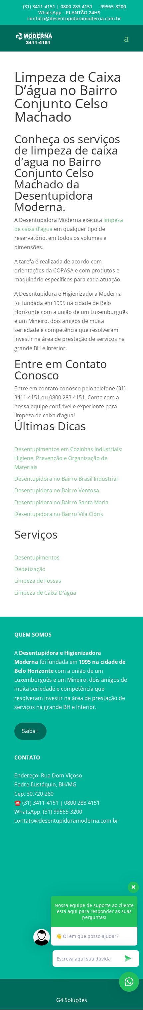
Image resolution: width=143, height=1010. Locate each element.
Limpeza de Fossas (37, 580)
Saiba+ (30, 731)
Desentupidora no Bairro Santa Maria (61, 502)
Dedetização (30, 569)
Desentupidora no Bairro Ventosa (56, 490)
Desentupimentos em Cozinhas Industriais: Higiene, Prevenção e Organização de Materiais (68, 458)
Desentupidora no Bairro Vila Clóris (58, 514)
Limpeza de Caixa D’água (45, 592)
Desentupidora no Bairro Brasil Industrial (66, 478)
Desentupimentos (37, 557)
